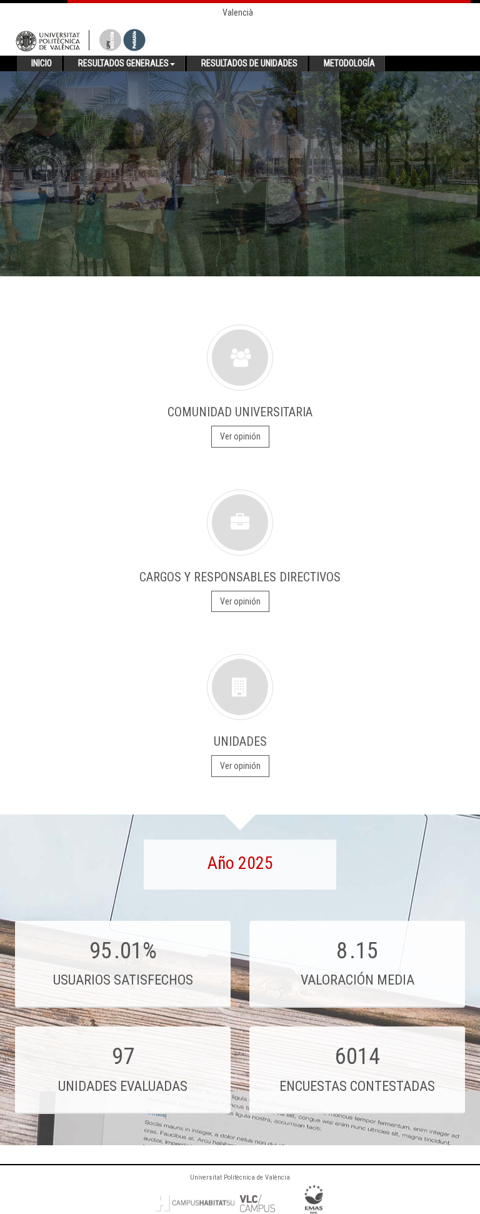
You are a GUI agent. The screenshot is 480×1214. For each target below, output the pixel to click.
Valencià (237, 13)
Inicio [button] (41, 63)
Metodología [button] (349, 63)
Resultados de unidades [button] (249, 63)
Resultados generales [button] (123, 63)
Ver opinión (240, 436)
